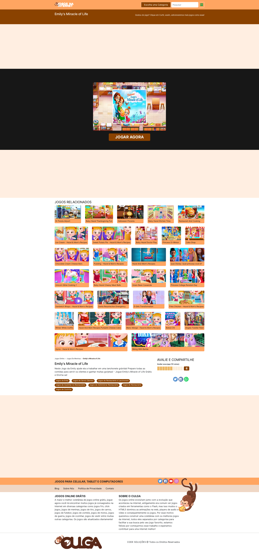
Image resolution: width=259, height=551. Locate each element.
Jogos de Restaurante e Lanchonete (113, 380)
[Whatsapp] (186, 379)
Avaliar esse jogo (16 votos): (168, 364)
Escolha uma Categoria (156, 4)
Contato (110, 488)
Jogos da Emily (62, 380)
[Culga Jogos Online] (78, 541)
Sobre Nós (68, 488)
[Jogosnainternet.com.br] (64, 4)
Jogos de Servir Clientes (83, 380)
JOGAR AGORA (129, 137)
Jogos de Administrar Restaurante (104, 385)
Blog (57, 488)
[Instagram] (176, 481)
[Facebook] (180, 379)
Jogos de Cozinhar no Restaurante (70, 385)
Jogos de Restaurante (132, 385)
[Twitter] (175, 379)
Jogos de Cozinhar (64, 389)
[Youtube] (171, 481)
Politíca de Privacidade (90, 488)
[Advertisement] (129, 46)
